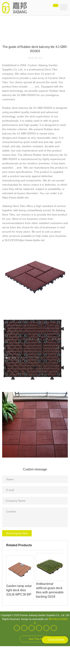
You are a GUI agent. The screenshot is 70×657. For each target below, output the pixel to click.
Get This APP (37, 639)
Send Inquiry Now (17, 533)
